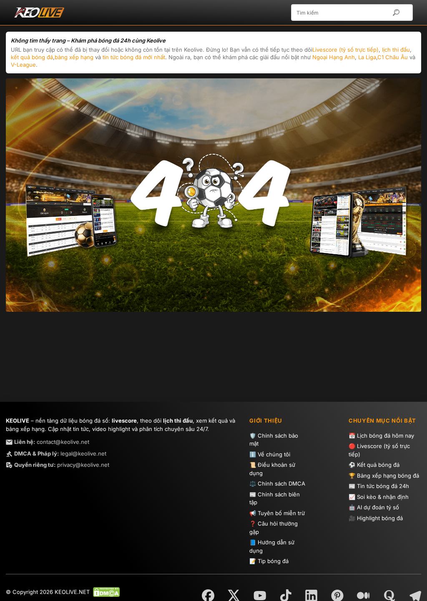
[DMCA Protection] (105, 592)
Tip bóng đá (273, 561)
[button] (400, 12)
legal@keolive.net (60, 453)
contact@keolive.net (51, 441)
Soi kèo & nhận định (383, 496)
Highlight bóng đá (380, 518)
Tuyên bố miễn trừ (281, 513)
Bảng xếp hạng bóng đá (388, 475)
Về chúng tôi (274, 454)
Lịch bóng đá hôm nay (385, 435)
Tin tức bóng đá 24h (383, 486)
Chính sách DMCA (281, 483)
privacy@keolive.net (61, 464)
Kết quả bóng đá (378, 464)
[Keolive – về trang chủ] (52, 13)
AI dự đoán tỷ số (378, 507)
